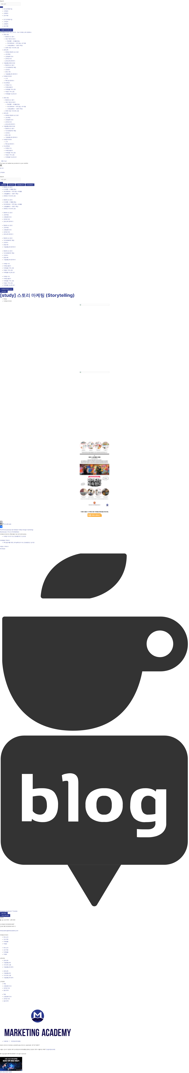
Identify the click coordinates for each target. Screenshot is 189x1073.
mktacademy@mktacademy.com (9, 930)
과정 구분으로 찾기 (10, 39)
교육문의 (6, 13)
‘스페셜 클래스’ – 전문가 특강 (15, 45)
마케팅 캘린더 (9, 87)
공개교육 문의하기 (10, 61)
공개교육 (6, 50)
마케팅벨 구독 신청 (10, 89)
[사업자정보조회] (50, 1049)
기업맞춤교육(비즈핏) (9, 63)
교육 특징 (7, 54)
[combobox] (10, 4)
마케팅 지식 (8, 85)
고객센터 (6, 11)
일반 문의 (6, 990)
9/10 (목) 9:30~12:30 (6, 1072)
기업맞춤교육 (7, 962)
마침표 (5, 943)
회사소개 (6, 937)
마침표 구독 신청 (9, 91)
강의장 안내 (8, 58)
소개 (6, 78)
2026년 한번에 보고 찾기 (12, 52)
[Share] (1, 527)
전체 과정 (6, 34)
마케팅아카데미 (8, 76)
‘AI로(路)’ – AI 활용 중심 (13, 41)
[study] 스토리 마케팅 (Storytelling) (37, 295)
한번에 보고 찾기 (9, 36)
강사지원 (6, 15)
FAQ (5, 983)
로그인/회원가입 (8, 9)
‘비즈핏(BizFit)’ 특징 (10, 67)
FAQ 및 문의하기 (9, 80)
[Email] (1, 522)
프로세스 (7, 69)
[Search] (1, 7)
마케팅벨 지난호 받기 (11, 94)
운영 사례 (7, 71)
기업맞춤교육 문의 (8, 967)
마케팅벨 (6, 941)
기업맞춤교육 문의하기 (11, 74)
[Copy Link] (1, 524)
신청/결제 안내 (9, 56)
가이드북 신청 (7, 965)
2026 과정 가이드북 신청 (12, 47)
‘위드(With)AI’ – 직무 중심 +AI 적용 (16, 43)
